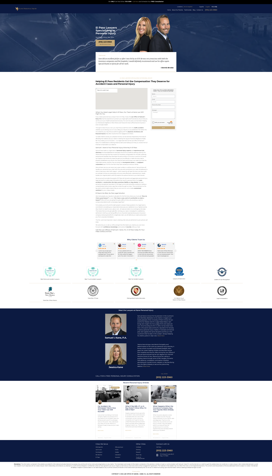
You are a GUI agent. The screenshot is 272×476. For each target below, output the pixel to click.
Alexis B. (144, 244)
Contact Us (199, 10)
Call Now (135, 1)
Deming (138, 449)
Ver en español (188, 6)
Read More (160, 336)
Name (153, 94)
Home (169, 10)
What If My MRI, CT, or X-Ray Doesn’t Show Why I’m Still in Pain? (135, 408)
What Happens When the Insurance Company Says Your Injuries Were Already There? (163, 408)
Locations (179, 6)
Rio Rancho (99, 454)
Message (154, 110)
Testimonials (188, 10)
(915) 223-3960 (211, 10)
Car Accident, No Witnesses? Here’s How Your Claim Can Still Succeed (107, 408)
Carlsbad (138, 447)
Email (153, 99)
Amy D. (105, 244)
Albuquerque (119, 447)
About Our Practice (177, 10)
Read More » (101, 430)
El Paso (98, 457)
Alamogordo (99, 447)
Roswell (138, 452)
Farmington (99, 452)
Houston (117, 457)
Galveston (118, 454)
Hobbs (117, 452)
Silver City (138, 454)
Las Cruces (99, 449)
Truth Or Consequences (140, 458)
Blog (194, 10)
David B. (124, 244)
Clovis (116, 449)
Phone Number (156, 104)
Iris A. (163, 244)
